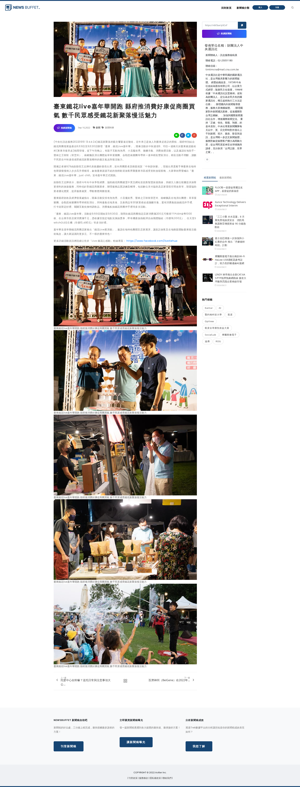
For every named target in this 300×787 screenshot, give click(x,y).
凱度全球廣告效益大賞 (217, 327)
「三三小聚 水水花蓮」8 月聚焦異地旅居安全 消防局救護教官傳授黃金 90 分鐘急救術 (230, 222)
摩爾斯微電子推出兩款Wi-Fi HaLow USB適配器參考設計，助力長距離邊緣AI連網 (230, 260)
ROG (218, 341)
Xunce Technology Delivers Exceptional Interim (230, 203)
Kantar (209, 307)
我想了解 (199, 746)
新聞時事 (109, 127)
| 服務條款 (143, 778)
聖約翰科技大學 (213, 314)
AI (220, 307)
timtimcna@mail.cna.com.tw (222, 69)
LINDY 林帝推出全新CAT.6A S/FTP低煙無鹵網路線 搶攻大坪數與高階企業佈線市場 (230, 278)
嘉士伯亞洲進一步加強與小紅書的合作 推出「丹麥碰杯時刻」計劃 (230, 241)
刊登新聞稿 (68, 746)
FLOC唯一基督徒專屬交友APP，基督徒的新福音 (229, 189)
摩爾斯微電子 (229, 334)
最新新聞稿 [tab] (225, 177)
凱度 (230, 314)
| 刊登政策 (132, 778)
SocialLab (210, 334)
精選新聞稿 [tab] (210, 177)
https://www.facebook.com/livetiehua (152, 241)
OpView (209, 321)
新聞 (98, 127)
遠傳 (207, 341)
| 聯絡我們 (166, 778)
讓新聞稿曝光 (136, 742)
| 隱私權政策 (155, 778)
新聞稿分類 (243, 8)
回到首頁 (226, 8)
